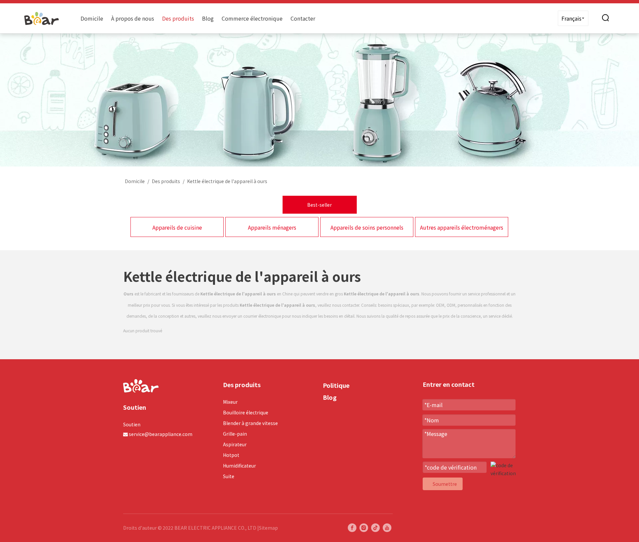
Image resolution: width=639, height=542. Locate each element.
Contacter (303, 18)
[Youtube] (387, 527)
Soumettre (445, 484)
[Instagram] (363, 527)
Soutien (131, 424)
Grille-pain (235, 433)
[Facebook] (352, 527)
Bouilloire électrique (245, 412)
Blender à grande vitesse (250, 423)
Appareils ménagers (272, 227)
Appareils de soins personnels (366, 227)
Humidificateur (239, 465)
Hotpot (231, 455)
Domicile (92, 18)
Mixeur (230, 401)
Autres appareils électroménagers (461, 227)
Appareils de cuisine (177, 227)
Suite (228, 476)
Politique (336, 385)
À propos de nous (132, 18)
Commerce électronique (252, 18)
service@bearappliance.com (160, 434)
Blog (208, 18)
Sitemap (268, 527)
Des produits (178, 18)
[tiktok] (375, 527)
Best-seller (319, 204)
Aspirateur (235, 444)
